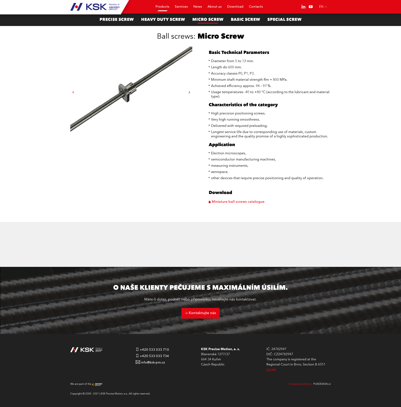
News (197, 6)
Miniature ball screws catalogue (238, 202)
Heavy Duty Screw (163, 20)
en (323, 36)
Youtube (311, 7)
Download (235, 6)
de (323, 23)
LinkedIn (303, 7)
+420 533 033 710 (154, 350)
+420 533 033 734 (154, 356)
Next (189, 92)
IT (323, 30)
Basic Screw (245, 20)
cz (323, 17)
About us (214, 6)
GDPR (271, 370)
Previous (73, 92)
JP (323, 48)
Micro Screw (207, 20)
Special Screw (284, 20)
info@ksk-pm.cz (153, 362)
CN (323, 42)
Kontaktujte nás (202, 313)
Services (181, 6)
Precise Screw (117, 20)
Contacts (256, 6)
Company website (300, 384)
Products (162, 6)
